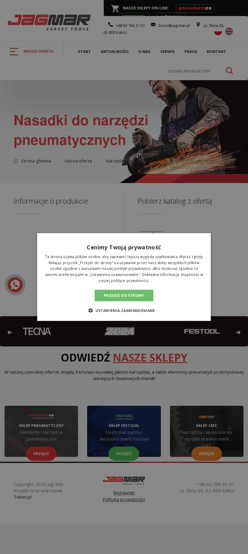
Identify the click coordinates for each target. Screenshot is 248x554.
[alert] (124, 277)
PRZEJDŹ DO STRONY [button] (124, 295)
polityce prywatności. (130, 280)
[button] (124, 310)
